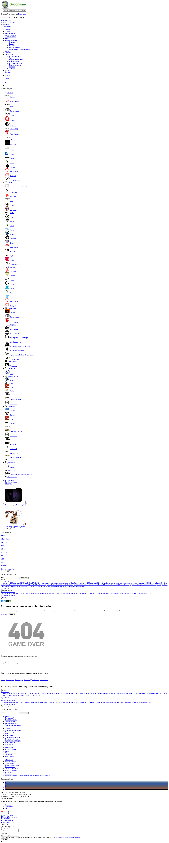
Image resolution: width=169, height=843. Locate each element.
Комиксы (11, 460)
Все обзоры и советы (8, 592)
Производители (10, 33)
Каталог (7, 31)
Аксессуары (12, 325)
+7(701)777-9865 (9, 22)
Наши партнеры (14, 61)
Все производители (7, 569)
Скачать (7, 72)
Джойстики (35, 680)
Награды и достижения (16, 60)
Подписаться (24, 577)
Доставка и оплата (11, 40)
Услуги (7, 51)
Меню (7, 79)
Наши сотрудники (15, 65)
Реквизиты (12, 68)
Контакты (8, 70)
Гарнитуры (10, 680)
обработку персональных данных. (69, 837)
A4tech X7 (4, 542)
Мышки (10, 93)
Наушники (11, 267)
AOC (2, 559)
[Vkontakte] (5, 782)
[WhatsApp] (10, 601)
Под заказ (12, 45)
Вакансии (12, 67)
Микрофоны (12, 368)
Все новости (5, 581)
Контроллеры (12, 362)
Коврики (10, 182)
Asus (2, 562)
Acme (2, 545)
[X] (7, 601)
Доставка (12, 42)
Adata (2, 549)
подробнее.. (5, 614)
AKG (2, 555)
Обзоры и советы (10, 37)
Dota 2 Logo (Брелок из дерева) (15, 527)
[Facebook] (5, 784)
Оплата (11, 44)
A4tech (3, 535)
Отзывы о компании (15, 63)
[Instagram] (5, 787)
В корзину (4, 839)
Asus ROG (4, 565)
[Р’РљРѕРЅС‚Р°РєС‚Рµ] (2, 601)
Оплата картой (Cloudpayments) (19, 49)
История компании (15, 56)
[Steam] (5, 789)
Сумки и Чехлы (13, 376)
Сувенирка (11, 406)
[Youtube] (5, 786)
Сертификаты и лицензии (17, 58)
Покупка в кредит (15, 47)
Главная (7, 30)
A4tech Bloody (5, 539)
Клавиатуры (12, 308)
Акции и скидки (10, 35)
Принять (12, 614)
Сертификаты (12, 477)
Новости (7, 38)
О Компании (9, 54)
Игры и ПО (11, 470)
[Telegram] (5, 601)
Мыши (3, 680)
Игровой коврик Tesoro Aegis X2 (16, 505)
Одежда (10, 383)
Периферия (11, 462)
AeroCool (4, 552)
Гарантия (8, 52)
